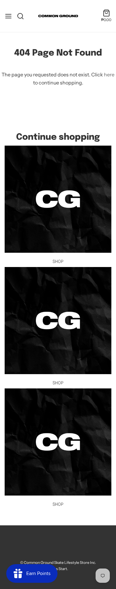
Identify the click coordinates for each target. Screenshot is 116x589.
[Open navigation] (8, 16)
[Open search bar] (23, 16)
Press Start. (58, 568)
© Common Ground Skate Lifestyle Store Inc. (58, 562)
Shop (58, 262)
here (109, 74)
